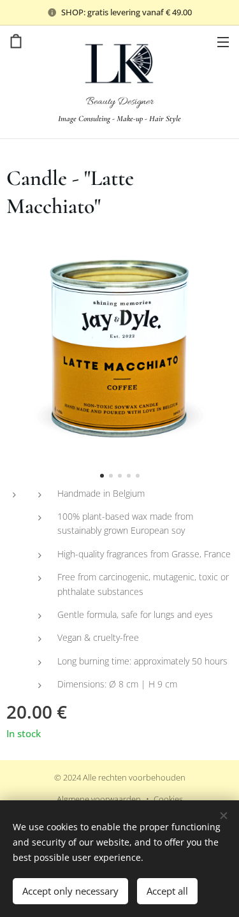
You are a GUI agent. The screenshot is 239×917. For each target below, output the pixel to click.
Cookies (168, 799)
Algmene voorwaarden (99, 799)
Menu (223, 41)
